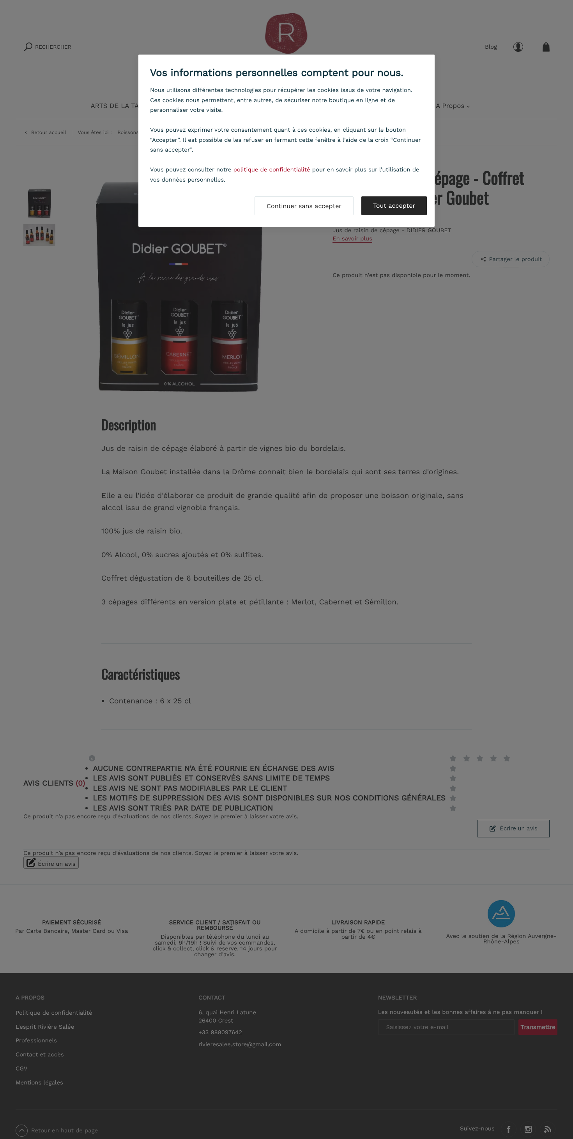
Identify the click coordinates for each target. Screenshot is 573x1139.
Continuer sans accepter (304, 206)
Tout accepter (394, 205)
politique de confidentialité (271, 169)
